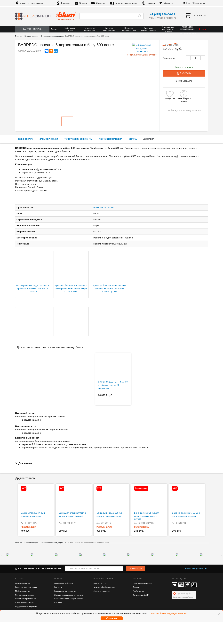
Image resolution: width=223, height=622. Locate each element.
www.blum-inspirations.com (104, 587)
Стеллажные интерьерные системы (168, 29)
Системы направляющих (129, 29)
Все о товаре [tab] (25, 139)
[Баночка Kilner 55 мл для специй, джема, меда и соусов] (149, 497)
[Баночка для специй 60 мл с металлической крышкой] (187, 497)
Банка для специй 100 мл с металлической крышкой (72, 514)
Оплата (83, 3)
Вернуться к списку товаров (184, 110)
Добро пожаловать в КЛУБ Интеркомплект (38, 568)
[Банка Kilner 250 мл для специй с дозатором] (36, 497)
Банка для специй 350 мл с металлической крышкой (110, 514)
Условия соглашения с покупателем (69, 595)
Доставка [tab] (148, 139)
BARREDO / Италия (103, 207)
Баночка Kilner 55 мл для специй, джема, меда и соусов (146, 516)
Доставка (100, 3)
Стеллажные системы (24, 603)
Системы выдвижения (109, 29)
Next (220, 554)
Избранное (168, 3)
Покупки (137, 579)
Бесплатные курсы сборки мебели (68, 599)
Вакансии (58, 603)
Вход (188, 3)
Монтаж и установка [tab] (110, 139)
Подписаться (135, 568)
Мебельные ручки (22, 591)
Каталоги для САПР (141, 595)
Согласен (111, 618)
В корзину (185, 73)
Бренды (54, 29)
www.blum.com (99, 583)
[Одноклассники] (51, 51)
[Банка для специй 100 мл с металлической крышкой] (74, 497)
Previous (2, 554)
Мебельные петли (69, 29)
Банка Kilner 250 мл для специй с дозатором (33, 514)
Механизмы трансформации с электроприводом (187, 30)
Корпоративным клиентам (65, 591)
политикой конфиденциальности (168, 613)
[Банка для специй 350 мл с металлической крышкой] (111, 497)
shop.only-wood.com (102, 591)
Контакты (65, 3)
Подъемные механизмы (89, 29)
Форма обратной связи (63, 583)
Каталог (19, 579)
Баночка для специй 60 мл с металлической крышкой (186, 514)
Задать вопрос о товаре (184, 99)
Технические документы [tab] (78, 139)
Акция (202, 29)
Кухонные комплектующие (148, 29)
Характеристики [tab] (49, 139)
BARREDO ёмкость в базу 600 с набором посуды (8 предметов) (113, 385)
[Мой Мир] (56, 51)
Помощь (151, 3)
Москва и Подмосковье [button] (31, 3)
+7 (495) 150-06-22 (162, 14)
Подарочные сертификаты (26, 606)
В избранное (170, 99)
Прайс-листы (138, 591)
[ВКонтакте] (46, 51)
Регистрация (199, 3)
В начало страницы (194, 568)
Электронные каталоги (126, 3)
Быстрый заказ (183, 81)
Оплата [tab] (133, 139)
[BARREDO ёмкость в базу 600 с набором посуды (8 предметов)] (113, 366)
